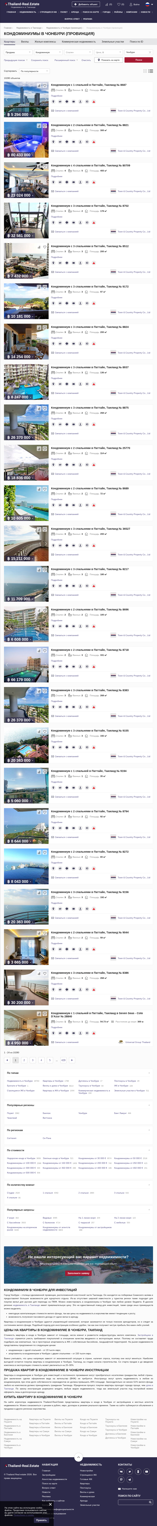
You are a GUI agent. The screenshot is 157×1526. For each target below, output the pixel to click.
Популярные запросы (20, 1210)
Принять (41, 1520)
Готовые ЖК (86, 1479)
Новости (46, 1492)
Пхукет (10, 1113)
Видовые (47, 1218)
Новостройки (86, 1470)
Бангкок (46, 1113)
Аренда (84, 1500)
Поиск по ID (136, 41)
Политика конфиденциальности (58, 1509)
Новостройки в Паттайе (138, 1427)
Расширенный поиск (65, 60)
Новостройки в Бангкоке (138, 1433)
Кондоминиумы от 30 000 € (92, 1158)
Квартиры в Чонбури (53, 1081)
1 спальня (48, 1193)
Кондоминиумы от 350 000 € (57, 1168)
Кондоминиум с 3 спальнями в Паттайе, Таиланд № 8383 (90, 690)
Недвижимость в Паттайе (12, 1427)
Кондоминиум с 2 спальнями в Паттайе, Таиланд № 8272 (90, 851)
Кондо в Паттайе (88, 1423)
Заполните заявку (78, 1273)
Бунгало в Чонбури (16, 1085)
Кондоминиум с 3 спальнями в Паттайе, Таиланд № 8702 (90, 205)
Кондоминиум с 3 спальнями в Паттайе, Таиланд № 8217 (90, 569)
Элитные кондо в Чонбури (56, 1158)
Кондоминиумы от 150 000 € (57, 1163)
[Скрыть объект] (60, 101)
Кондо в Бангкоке (88, 1427)
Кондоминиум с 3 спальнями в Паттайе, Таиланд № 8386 (90, 972)
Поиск (139, 60)
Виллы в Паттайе (63, 1423)
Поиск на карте (49, 1483)
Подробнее (56, 96)
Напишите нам (129, 1488)
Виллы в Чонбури (63, 1435)
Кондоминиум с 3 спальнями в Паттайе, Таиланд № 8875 (90, 407)
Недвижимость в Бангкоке (12, 1433)
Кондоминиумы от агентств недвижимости (56, 1228)
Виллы (25, 41)
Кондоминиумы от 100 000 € (21, 1163)
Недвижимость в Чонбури (20, 1081)
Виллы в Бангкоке (63, 1427)
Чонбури (82, 1113)
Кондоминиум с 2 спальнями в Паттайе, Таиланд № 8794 (90, 811)
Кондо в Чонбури (88, 1435)
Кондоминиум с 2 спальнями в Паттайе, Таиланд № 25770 (90, 448)
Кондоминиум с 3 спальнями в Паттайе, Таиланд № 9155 (90, 730)
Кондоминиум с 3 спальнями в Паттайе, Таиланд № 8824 (90, 326)
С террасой (84, 1222)
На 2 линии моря (122, 1218)
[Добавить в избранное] (44, 85)
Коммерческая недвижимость (79, 41)
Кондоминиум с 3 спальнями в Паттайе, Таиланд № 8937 (90, 367)
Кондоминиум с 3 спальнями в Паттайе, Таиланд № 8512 (90, 246)
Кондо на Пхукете (89, 1419)
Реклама (46, 1496)
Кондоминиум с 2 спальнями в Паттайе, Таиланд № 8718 (90, 649)
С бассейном (13, 1222)
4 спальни (12, 1197)
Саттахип (11, 1138)
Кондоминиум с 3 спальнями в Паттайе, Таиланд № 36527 (90, 528)
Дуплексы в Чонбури (88, 1081)
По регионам (15, 1130)
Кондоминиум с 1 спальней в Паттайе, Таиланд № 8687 (88, 84)
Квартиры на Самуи (39, 1431)
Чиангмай (12, 1118)
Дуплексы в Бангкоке (115, 1434)
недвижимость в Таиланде (26, 1305)
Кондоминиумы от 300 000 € (21, 1168)
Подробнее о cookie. (24, 1515)
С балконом (49, 1222)
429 (63, 1060)
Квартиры (9, 41)
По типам (13, 1073)
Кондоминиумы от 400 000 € (92, 1168)
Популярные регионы (20, 1105)
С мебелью (120, 1222)
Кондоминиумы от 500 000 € (21, 1172)
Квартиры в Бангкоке (39, 1427)
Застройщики (48, 1475)
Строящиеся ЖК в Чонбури (20, 1090)
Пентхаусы (85, 1488)
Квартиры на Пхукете (40, 1419)
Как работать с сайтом (53, 1500)
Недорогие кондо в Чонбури (21, 1158)
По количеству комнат (20, 1185)
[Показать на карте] (53, 101)
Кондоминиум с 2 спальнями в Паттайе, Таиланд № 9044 (90, 932)
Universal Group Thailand (137, 1042)
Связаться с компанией (66, 110)
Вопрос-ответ (49, 1488)
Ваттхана (47, 1118)
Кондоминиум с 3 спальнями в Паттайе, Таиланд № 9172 (90, 286)
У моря (10, 1218)
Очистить (86, 60)
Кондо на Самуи (88, 1431)
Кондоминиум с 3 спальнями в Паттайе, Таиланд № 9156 (90, 892)
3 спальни (119, 1193)
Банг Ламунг (120, 1113)
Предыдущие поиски (14, 60)
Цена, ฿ (100, 52)
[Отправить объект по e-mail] (73, 101)
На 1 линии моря (87, 1218)
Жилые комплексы (45, 41)
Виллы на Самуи (63, 1431)
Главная (46, 1470)
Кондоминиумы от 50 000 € (128, 1158)
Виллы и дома (87, 1492)
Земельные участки (113, 41)
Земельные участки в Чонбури (129, 1090)
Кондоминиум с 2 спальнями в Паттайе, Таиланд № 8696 (90, 609)
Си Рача (47, 1138)
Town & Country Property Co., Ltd (134, 110)
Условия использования (54, 1513)
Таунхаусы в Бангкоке (116, 1426)
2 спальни (83, 1193)
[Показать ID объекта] (87, 101)
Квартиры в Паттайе (39, 1423)
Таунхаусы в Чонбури (89, 1085)
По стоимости (15, 1150)
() (110, 4)
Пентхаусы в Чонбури (125, 1081)
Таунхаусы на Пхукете (112, 1420)
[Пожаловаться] (94, 101)
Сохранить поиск (39, 60)
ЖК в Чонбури (121, 1085)
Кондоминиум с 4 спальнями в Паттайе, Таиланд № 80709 (90, 165)
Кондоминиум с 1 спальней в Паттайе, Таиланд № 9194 (88, 771)
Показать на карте (110, 60)
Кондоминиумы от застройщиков (94, 1227)
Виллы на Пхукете (64, 1419)
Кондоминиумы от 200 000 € (92, 1163)
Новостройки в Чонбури (138, 1446)
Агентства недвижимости (54, 1479)
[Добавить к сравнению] (39, 85)
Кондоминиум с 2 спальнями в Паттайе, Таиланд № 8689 (90, 488)
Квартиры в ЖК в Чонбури (56, 1090)
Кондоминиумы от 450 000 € (128, 1168)
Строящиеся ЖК (88, 1475)
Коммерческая (87, 1496)
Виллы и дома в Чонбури (55, 1085)
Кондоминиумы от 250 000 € (128, 1163)
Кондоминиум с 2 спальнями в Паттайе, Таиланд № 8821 (90, 125)
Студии (10, 1193)
